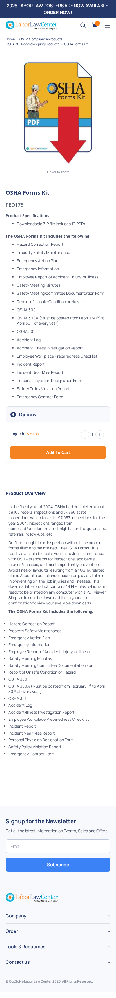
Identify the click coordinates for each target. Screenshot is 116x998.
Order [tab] (12, 931)
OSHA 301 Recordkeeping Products (33, 44)
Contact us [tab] (18, 962)
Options (27, 415)
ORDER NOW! (58, 12)
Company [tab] (16, 916)
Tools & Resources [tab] (26, 947)
